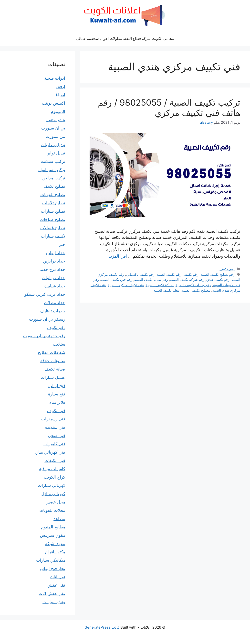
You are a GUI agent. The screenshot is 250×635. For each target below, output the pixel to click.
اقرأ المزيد (118, 256)
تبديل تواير (56, 153)
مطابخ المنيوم (53, 527)
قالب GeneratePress (101, 627)
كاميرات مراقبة (52, 468)
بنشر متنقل (55, 119)
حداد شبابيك (54, 286)
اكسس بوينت (53, 103)
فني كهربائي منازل (49, 452)
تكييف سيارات (53, 236)
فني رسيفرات (53, 418)
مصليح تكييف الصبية (196, 290)
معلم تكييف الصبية (166, 290)
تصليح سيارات (53, 211)
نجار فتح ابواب (52, 568)
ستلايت (59, 344)
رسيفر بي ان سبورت (47, 319)
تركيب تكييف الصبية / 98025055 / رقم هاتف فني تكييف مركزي (169, 107)
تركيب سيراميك (51, 169)
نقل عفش (56, 585)
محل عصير (55, 502)
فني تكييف (56, 410)
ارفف (60, 86)
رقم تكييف (227, 269)
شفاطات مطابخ (51, 352)
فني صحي (56, 435)
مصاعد (59, 518)
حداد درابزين (54, 261)
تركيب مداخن (53, 177)
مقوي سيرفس (52, 535)
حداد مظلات (54, 302)
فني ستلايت (55, 427)
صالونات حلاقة (52, 360)
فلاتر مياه (57, 402)
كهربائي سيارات (51, 485)
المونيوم (58, 111)
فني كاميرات (54, 443)
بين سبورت (55, 136)
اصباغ (60, 94)
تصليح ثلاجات (53, 202)
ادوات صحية (54, 78)
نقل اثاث (57, 576)
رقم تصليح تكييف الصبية (217, 274)
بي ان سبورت (53, 128)
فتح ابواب (56, 385)
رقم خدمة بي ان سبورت (44, 335)
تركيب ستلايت (53, 161)
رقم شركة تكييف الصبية (187, 279)
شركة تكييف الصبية (160, 285)
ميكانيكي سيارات (50, 560)
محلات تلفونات (52, 510)
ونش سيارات (53, 601)
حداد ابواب (55, 252)
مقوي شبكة (55, 543)
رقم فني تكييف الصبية (116, 279)
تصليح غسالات (52, 227)
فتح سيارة (56, 394)
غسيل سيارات (53, 377)
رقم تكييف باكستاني (140, 274)
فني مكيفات (54, 460)
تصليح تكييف (54, 186)
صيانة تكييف (54, 369)
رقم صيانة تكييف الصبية (151, 279)
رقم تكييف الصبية (168, 274)
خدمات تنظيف (52, 310)
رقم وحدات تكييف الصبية (193, 285)
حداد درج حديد (52, 269)
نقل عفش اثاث (52, 593)
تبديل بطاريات (53, 144)
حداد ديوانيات (53, 277)
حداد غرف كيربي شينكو (44, 294)
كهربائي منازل (53, 493)
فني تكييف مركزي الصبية (126, 285)
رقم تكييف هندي (217, 279)
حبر (62, 244)
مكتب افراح (55, 551)
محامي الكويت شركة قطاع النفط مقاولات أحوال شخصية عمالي (125, 38)
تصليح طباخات (52, 219)
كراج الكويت (54, 477)
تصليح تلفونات (52, 194)
